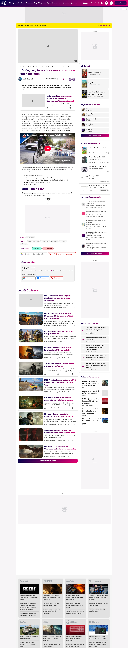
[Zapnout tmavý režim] (111, 3)
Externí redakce (53, 108)
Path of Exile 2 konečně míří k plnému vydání (90, 392)
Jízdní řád (85, 66)
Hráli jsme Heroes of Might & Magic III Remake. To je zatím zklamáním (57, 298)
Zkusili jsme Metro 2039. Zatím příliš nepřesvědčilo (59, 365)
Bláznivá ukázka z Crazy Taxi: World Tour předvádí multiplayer (52, 611)
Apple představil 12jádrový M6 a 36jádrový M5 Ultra (75, 645)
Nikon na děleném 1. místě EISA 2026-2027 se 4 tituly (91, 421)
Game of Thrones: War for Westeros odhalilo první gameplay (60, 447)
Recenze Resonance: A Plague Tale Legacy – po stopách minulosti (90, 383)
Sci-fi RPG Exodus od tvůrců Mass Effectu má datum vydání (58, 399)
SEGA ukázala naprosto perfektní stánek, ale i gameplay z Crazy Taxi (60, 382)
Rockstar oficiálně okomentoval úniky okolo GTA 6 (58, 332)
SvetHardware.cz (87, 405)
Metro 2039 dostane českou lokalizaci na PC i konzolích (57, 348)
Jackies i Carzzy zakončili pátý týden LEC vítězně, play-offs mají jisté (98, 597)
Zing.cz (84, 387)
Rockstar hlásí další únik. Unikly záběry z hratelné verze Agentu (29, 597)
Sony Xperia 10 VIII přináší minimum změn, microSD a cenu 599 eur (97, 644)
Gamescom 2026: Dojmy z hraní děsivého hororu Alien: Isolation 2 (91, 411)
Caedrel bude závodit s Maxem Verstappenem (98, 604)
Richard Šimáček (51, 341)
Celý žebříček (95, 135)
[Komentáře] (63, 79)
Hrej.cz (84, 415)
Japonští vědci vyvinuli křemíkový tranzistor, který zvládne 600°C (74, 597)
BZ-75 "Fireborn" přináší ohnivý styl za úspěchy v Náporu (27, 644)
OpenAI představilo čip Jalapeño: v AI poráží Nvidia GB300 (74, 605)
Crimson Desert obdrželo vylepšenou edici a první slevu (58, 415)
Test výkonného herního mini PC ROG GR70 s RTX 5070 (75, 612)
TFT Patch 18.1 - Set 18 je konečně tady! (97, 610)
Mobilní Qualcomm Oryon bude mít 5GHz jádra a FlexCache (91, 401)
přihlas (51, 271)
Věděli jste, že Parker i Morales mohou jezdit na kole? (54, 67)
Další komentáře (94, 253)
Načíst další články (47, 461)
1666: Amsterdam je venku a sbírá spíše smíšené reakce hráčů (60, 431)
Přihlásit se (120, 3)
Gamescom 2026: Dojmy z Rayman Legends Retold (51, 604)
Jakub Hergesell (28, 79)
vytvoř (71, 271)
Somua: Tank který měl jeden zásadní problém (29, 637)
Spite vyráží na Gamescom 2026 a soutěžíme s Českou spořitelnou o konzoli (60, 98)
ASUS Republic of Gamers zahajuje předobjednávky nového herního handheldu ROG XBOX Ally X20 (28, 606)
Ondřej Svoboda (51, 307)
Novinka (35, 67)
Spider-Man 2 (27, 67)
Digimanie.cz (86, 425)
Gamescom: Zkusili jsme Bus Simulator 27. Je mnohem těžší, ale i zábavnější (58, 316)
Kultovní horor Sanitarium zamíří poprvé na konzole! (28, 614)
